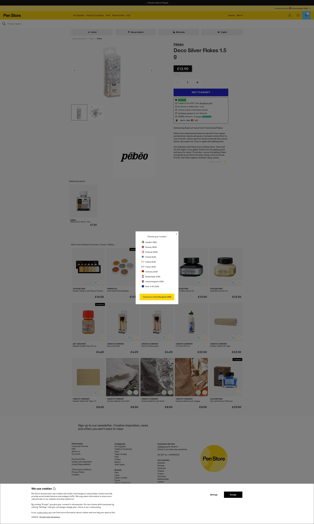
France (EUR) (150, 267)
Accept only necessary (49, 517)
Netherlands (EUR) (152, 277)
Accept (233, 495)
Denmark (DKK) (151, 252)
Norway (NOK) (151, 247)
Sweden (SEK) (151, 242)
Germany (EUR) (151, 272)
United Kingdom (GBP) (154, 281)
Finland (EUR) (150, 257)
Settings (213, 495)
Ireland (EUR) (150, 262)
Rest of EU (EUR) (152, 286)
